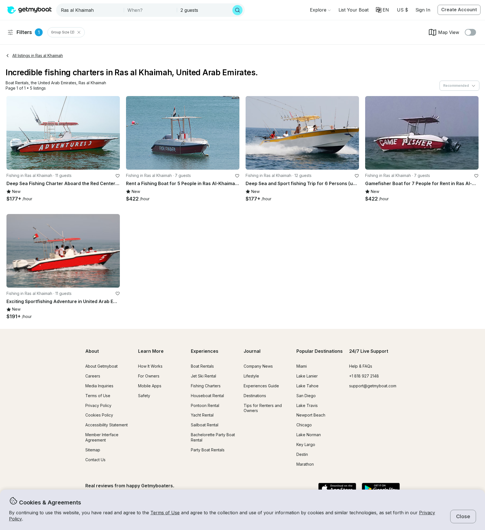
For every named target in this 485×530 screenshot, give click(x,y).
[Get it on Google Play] (381, 489)
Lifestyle (251, 376)
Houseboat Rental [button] (207, 395)
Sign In (422, 10)
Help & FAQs (360, 366)
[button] (353, 10)
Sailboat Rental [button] (204, 424)
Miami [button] (301, 366)
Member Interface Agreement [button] (101, 437)
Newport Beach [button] (310, 415)
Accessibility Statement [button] (106, 424)
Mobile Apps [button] (149, 385)
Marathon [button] (305, 464)
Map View (448, 32)
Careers (92, 376)
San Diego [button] (306, 395)
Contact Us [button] (95, 459)
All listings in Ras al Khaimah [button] (37, 55)
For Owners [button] (148, 376)
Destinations (255, 395)
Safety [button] (144, 395)
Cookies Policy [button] (99, 415)
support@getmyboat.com (372, 385)
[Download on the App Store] (337, 489)
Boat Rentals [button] (202, 366)
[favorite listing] (117, 176)
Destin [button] (302, 454)
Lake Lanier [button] (307, 376)
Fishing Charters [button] (206, 385)
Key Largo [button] (305, 444)
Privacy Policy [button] (98, 405)
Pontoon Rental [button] (205, 405)
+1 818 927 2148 (364, 376)
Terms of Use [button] (165, 512)
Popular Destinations (319, 351)
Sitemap (92, 449)
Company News (258, 366)
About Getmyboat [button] (101, 366)
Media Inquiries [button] (99, 385)
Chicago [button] (304, 424)
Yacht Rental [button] (202, 415)
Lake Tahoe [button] (307, 385)
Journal (252, 351)
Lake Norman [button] (308, 434)
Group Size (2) (62, 32)
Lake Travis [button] (307, 405)
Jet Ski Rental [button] (203, 376)
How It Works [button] (150, 366)
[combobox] (90, 10)
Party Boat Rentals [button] (208, 449)
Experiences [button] (204, 351)
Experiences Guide (261, 385)
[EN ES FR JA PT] (382, 10)
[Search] (237, 10)
